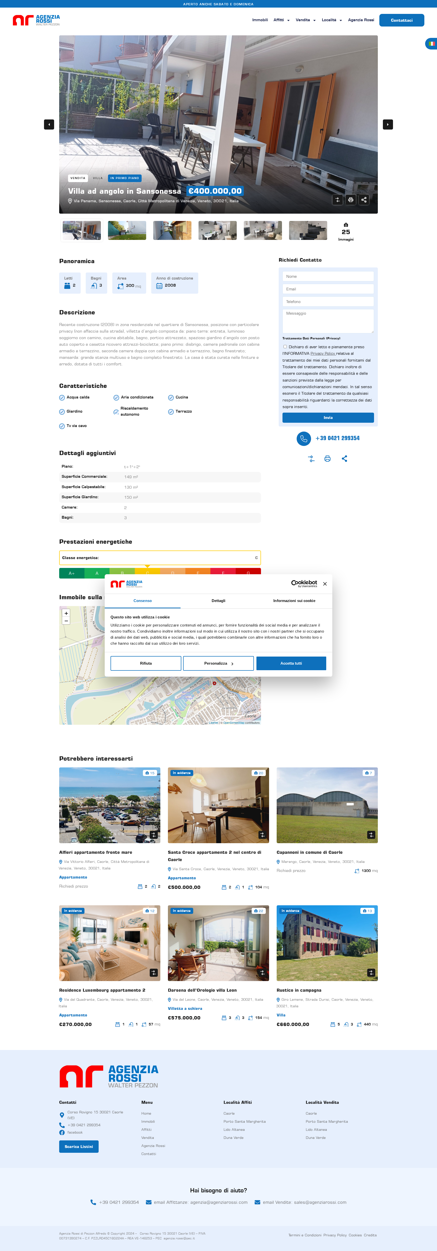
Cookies (355, 1235)
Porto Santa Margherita (245, 1121)
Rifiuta (146, 663)
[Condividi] (364, 200)
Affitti (279, 20)
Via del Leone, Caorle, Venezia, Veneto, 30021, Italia (217, 999)
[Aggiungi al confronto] (311, 459)
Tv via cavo (77, 426)
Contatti (148, 1154)
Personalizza (215, 663)
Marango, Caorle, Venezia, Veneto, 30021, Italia (322, 861)
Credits (370, 1235)
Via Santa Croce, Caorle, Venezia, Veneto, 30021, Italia (220, 869)
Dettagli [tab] (219, 600)
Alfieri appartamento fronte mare (95, 852)
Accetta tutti (291, 663)
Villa (98, 178)
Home (146, 1113)
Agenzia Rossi (361, 20)
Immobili (260, 20)
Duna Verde (234, 1137)
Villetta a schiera (185, 1008)
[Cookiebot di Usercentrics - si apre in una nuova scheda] (295, 584)
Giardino (74, 412)
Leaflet (213, 722)
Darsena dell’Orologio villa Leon (202, 990)
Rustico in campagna (299, 990)
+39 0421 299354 (337, 438)
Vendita (303, 20)
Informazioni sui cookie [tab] (294, 600)
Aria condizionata (137, 397)
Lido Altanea (234, 1129)
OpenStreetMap (233, 722)
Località (329, 20)
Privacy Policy (323, 353)
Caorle (229, 1113)
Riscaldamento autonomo (134, 412)
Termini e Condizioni (305, 1235)
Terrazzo (184, 412)
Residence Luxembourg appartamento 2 (102, 990)
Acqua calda (78, 397)
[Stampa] (351, 200)
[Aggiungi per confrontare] (338, 200)
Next (388, 124)
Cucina (182, 397)
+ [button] (66, 613)
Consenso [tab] (143, 600)
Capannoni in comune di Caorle (310, 852)
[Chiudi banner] (325, 584)
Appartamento (73, 877)
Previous (49, 124)
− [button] (66, 620)
